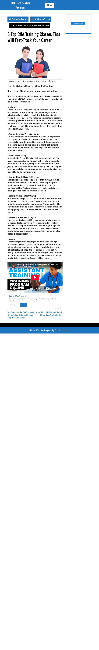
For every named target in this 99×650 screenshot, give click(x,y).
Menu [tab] (49, 5)
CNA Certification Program (20, 5)
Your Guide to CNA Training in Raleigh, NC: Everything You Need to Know (49, 313)
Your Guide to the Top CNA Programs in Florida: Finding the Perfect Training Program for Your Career (21, 315)
